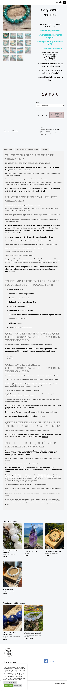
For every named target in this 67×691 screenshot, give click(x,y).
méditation (31, 395)
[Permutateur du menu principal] (64, 2)
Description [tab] (8, 149)
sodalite (45, 437)
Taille (37, 102)
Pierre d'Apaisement (45, 131)
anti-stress (47, 133)
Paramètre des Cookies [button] (10, 682)
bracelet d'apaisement (56, 133)
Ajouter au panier (56, 115)
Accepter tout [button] (8, 685)
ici (56, 262)
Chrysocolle (43, 134)
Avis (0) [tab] (44, 149)
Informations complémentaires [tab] (27, 149)
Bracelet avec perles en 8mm (53, 129)
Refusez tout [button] (17, 685)
